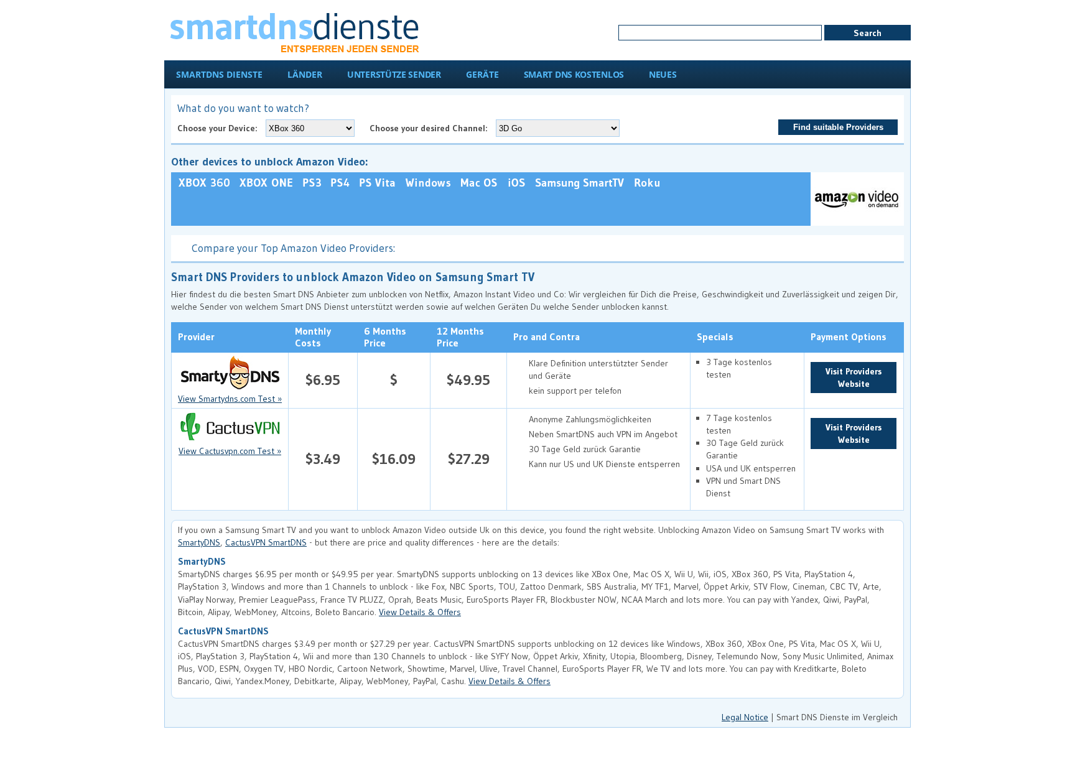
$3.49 (322, 459)
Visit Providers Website (854, 377)
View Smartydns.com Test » (230, 398)
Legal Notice (745, 717)
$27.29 (469, 459)
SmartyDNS (199, 542)
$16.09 (394, 459)
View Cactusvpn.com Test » (230, 451)
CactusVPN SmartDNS (266, 542)
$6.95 (322, 380)
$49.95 (468, 380)
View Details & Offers (420, 612)
